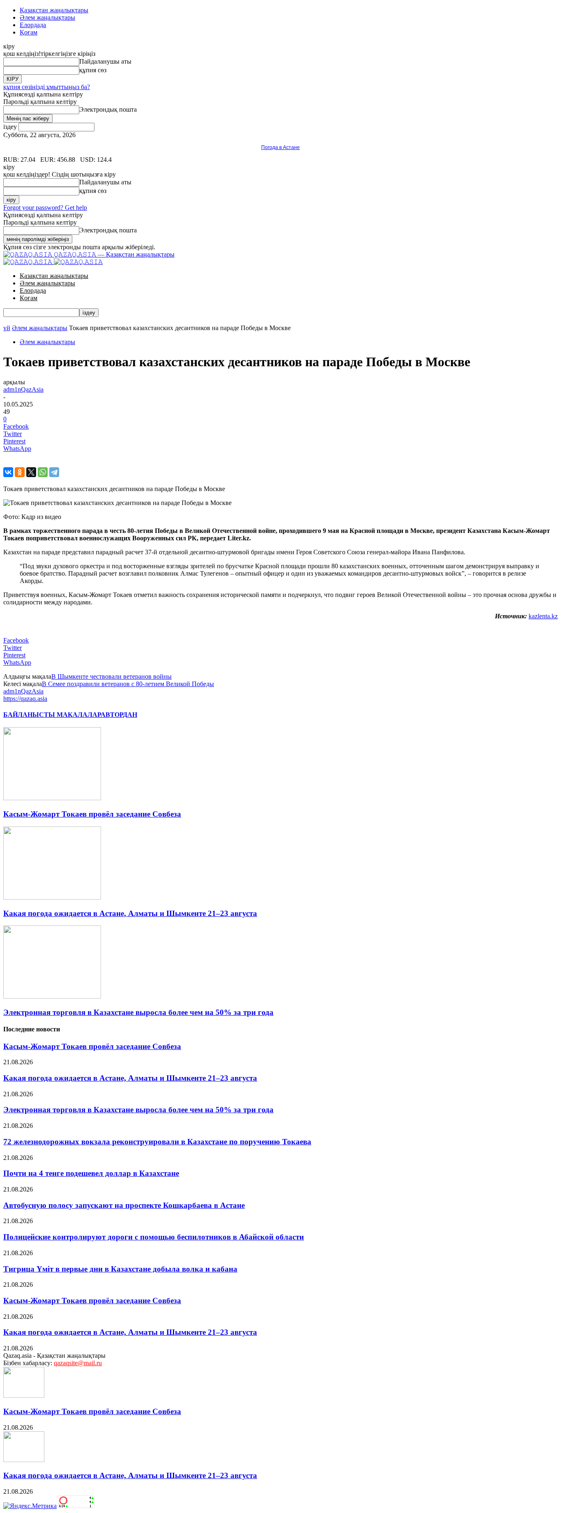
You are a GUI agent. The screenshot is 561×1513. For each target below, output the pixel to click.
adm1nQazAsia (23, 389)
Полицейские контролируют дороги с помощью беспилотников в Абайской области (153, 1237)
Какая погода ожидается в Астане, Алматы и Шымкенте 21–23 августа (130, 913)
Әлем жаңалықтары (47, 17)
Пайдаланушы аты (105, 61)
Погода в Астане (280, 147)
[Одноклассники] (20, 472)
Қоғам (28, 32)
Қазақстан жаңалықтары (54, 10)
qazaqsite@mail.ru (78, 1362)
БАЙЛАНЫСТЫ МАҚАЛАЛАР (52, 714)
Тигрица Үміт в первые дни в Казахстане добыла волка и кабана (120, 1269)
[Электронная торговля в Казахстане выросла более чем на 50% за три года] (52, 996)
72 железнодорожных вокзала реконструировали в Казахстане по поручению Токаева (157, 1141)
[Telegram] (54, 472)
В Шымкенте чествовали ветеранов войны (111, 676)
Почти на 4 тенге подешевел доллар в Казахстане (91, 1173)
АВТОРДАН (119, 714)
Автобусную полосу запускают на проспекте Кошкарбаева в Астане (124, 1205)
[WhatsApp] (43, 472)
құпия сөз (92, 70)
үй (6, 327)
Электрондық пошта (108, 109)
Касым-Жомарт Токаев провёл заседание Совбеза (92, 814)
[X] (31, 472)
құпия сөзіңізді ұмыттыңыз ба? (46, 86)
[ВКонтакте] (8, 472)
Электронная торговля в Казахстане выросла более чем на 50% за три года (138, 1012)
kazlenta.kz (543, 616)
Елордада (33, 24)
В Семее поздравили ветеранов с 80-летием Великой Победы (128, 683)
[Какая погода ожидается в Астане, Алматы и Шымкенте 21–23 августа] (52, 897)
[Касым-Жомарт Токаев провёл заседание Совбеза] (52, 797)
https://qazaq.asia (25, 698)
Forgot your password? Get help (45, 207)
